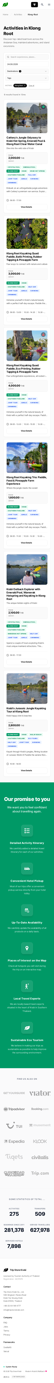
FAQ (5, 1322)
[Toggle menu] (49, 4)
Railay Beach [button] (35, 734)
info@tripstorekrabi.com (13, 1310)
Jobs (5, 1326)
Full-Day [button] (32, 175)
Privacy (6, 1334)
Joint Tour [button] (12, 179)
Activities (18, 14)
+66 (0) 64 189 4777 (12, 1306)
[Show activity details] (27, 118)
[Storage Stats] (28, 1377)
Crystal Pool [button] (14, 167)
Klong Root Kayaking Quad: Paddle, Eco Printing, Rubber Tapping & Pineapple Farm (23, 368)
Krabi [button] (24, 171)
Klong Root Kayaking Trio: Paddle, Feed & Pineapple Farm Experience (26, 480)
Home (5, 14)
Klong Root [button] (13, 171)
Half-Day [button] (32, 287)
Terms (6, 1330)
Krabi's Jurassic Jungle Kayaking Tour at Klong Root (26, 710)
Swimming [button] (12, 182)
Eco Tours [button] (33, 738)
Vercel (6, 1351)
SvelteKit (7, 1347)
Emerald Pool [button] (29, 167)
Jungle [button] (24, 179)
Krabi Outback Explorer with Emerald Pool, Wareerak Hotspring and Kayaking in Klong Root (25, 594)
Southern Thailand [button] (16, 175)
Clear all (31, 85)
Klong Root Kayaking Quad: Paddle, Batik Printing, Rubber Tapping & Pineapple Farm (24, 256)
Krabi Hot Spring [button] (37, 171)
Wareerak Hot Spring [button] (17, 634)
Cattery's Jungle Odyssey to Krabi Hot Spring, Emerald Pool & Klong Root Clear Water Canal (25, 141)
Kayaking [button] (34, 179)
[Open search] (42, 4)
